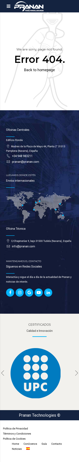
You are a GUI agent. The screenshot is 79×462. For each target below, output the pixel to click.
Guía (44, 443)
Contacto (56, 443)
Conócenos (30, 443)
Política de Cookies (14, 438)
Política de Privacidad (15, 428)
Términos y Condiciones (17, 433)
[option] (39, 373)
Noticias (17, 448)
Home (15, 443)
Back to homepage (39, 70)
